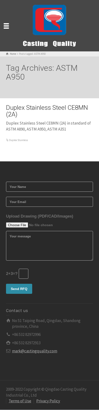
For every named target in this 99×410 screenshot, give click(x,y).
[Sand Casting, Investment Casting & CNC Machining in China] (49, 25)
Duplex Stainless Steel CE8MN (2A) (47, 111)
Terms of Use (20, 401)
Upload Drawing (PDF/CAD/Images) (39, 216)
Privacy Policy (48, 401)
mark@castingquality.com (34, 351)
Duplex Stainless (18, 140)
